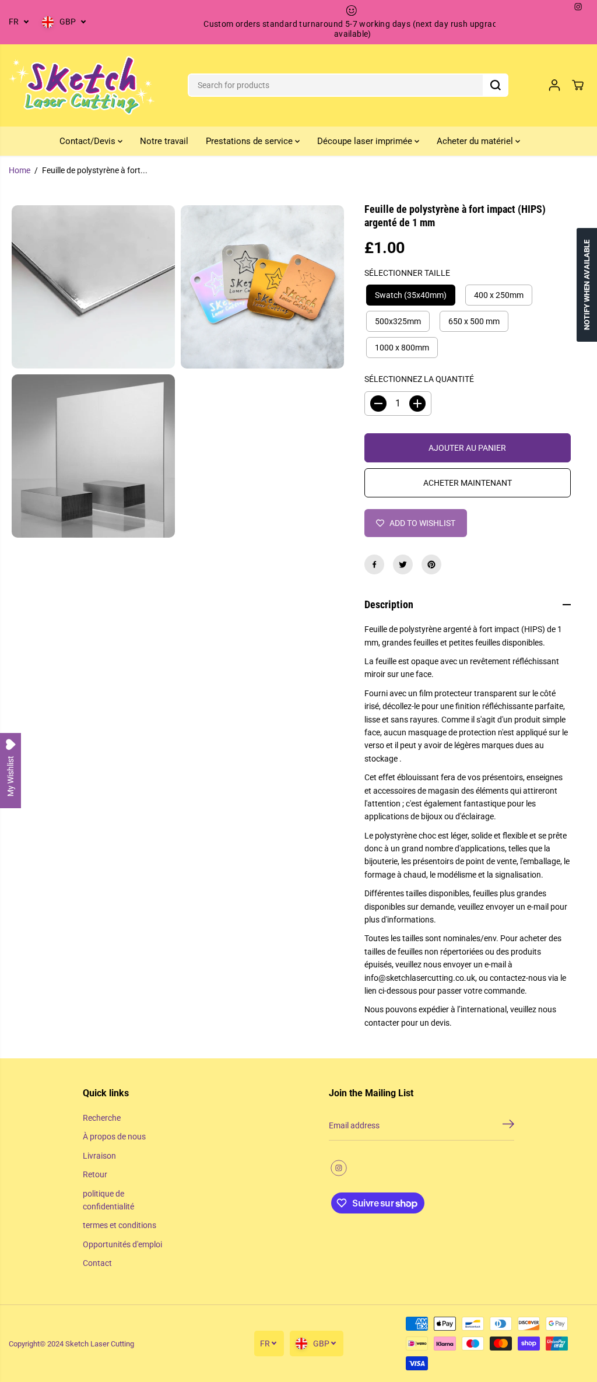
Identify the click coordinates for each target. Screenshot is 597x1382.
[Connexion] (554, 85)
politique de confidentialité (108, 1200)
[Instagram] (578, 7)
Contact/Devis (88, 141)
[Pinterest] (431, 564)
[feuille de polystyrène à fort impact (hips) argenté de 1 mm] (93, 287)
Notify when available (586, 285)
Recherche (102, 1118)
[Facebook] (374, 564)
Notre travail (164, 141)
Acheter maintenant (467, 482)
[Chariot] (577, 85)
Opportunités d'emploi (122, 1244)
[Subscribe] (508, 1126)
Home (19, 170)
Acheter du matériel (476, 141)
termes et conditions (119, 1225)
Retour (95, 1174)
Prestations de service (250, 141)
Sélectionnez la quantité (419, 379)
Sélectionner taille (407, 273)
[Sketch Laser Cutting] (81, 85)
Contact (97, 1263)
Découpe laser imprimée (366, 141)
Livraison (99, 1155)
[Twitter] (403, 564)
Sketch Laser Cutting (99, 1343)
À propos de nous (114, 1136)
